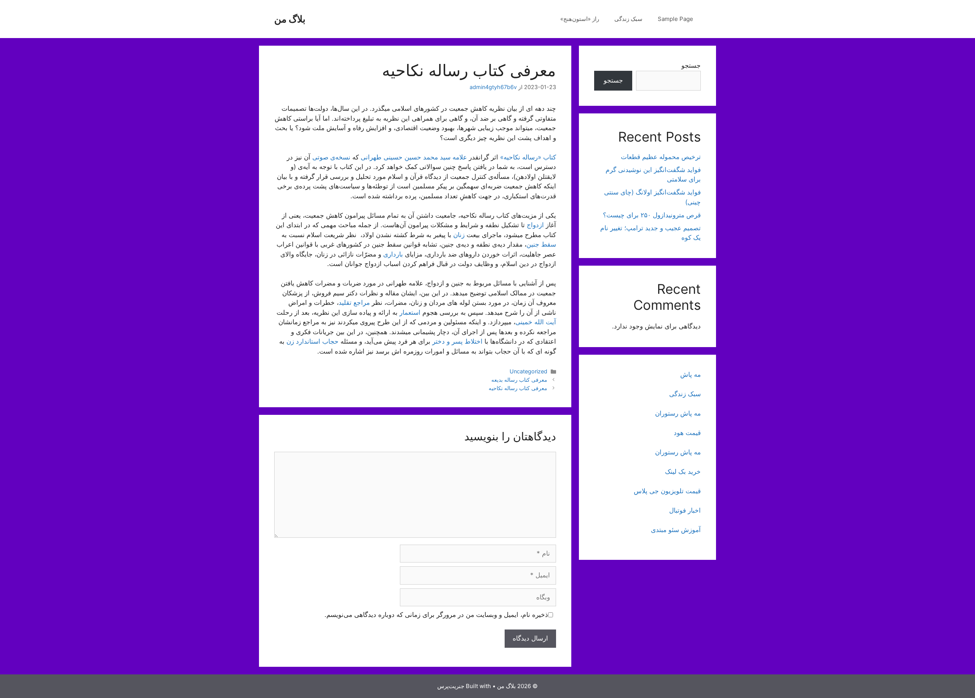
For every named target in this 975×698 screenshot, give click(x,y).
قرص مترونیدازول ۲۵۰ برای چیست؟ (652, 215)
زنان (459, 235)
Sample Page (675, 18)
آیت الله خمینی (535, 322)
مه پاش (690, 374)
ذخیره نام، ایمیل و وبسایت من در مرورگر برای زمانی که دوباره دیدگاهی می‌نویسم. (436, 614)
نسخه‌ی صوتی (331, 157)
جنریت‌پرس (450, 686)
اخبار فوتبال (685, 510)
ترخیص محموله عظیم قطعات (661, 157)
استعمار (410, 312)
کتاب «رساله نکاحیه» (528, 157)
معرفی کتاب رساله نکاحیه (518, 388)
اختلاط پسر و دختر (457, 341)
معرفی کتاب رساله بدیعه (519, 379)
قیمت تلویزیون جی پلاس (667, 491)
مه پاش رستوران (678, 413)
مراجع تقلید (354, 302)
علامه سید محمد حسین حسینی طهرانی (414, 157)
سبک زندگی (628, 18)
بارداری (393, 254)
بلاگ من (289, 19)
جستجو (691, 65)
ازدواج (535, 225)
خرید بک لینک (683, 471)
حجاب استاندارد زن (312, 341)
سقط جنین (541, 244)
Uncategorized (528, 371)
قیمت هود (687, 433)
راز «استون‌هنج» (579, 18)
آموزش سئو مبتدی (676, 530)
